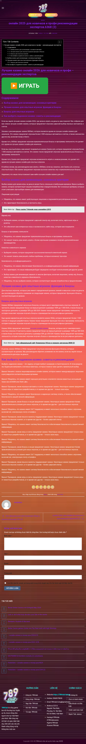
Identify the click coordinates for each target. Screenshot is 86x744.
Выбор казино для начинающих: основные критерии (26, 49)
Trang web (8, 573)
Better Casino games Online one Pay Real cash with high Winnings (32, 628)
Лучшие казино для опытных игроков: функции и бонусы (27, 51)
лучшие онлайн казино (39, 328)
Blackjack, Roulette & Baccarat (19, 621)
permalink (60, 494)
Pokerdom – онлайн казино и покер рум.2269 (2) (26, 670)
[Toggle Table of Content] (58, 42)
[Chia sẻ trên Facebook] (37, 487)
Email (6, 563)
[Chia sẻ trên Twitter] (41, 487)
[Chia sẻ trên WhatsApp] (33, 487)
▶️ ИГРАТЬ (24, 85)
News (43, 20)
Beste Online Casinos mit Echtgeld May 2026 (24, 608)
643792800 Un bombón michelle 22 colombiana (25, 656)
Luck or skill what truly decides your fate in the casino (27, 615)
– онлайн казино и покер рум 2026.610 (23, 635)
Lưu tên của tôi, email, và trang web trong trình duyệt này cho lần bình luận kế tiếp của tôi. (40, 583)
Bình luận (8, 536)
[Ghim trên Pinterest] (48, 487)
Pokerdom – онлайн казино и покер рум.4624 (25, 663)
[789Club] (43, 8)
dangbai (54, 33)
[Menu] (3, 7)
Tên (6, 554)
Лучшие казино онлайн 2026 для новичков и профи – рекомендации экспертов (32, 45)
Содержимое (11, 47)
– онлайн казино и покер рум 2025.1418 (23, 642)
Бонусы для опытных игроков (19, 53)
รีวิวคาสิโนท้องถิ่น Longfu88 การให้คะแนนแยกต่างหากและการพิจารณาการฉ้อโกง (38, 649)
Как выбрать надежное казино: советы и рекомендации (27, 55)
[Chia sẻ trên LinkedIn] (52, 487)
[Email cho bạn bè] (45, 487)
